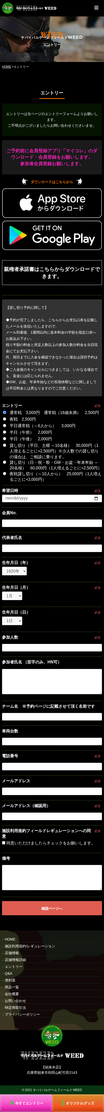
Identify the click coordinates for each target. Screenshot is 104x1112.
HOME (6, 67)
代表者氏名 (12, 537)
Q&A (8, 973)
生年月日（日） (16, 612)
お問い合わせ (15, 1001)
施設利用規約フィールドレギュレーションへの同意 (46, 833)
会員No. (9, 513)
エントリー (12, 405)
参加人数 (10, 637)
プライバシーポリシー (22, 1014)
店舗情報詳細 (15, 960)
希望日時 (10, 490)
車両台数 (10, 731)
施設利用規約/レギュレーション (30, 946)
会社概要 (12, 994)
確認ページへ (52, 908)
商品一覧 (12, 987)
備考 (6, 858)
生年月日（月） (16, 587)
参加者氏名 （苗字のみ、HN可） (32, 662)
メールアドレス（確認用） (26, 805)
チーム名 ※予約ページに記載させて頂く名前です (48, 706)
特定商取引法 (15, 1008)
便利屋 (10, 980)
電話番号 (10, 756)
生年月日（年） (16, 562)
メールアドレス (16, 781)
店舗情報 (12, 953)
